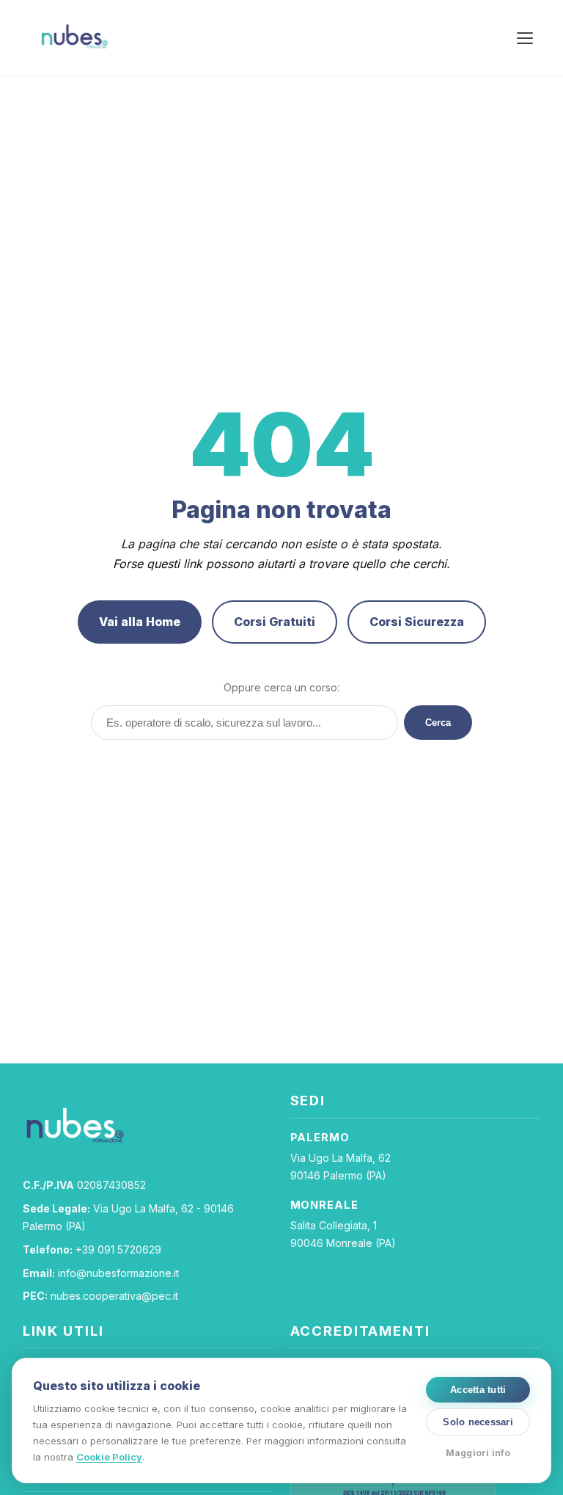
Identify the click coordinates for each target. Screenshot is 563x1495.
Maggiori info (478, 1452)
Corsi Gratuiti (274, 621)
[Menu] (524, 38)
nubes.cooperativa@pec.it (114, 1296)
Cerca (438, 722)
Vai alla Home (139, 621)
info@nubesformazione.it (118, 1273)
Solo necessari (478, 1421)
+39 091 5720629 (118, 1249)
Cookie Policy (109, 1457)
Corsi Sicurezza (416, 621)
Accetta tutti (478, 1389)
